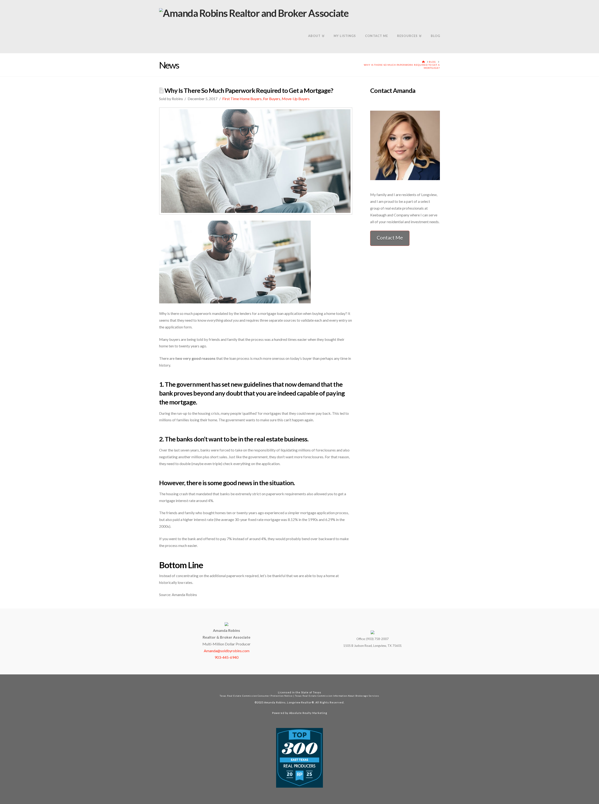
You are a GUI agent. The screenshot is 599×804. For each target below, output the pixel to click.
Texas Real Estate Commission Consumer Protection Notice (256, 696)
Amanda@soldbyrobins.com (226, 650)
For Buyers (271, 98)
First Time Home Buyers (242, 98)
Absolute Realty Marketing (308, 712)
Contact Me (390, 237)
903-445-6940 (226, 657)
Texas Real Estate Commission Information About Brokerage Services (337, 696)
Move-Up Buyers (296, 98)
